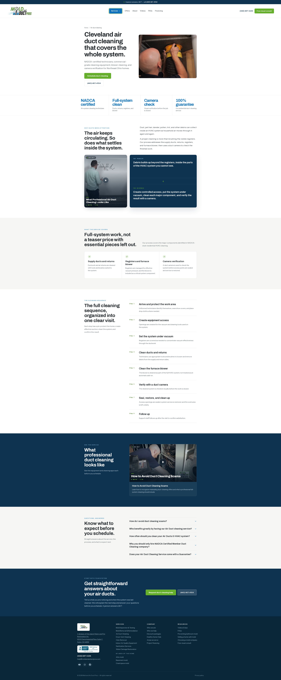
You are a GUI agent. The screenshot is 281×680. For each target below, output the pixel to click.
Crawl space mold (122, 663)
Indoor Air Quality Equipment (126, 643)
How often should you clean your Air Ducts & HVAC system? (159, 536)
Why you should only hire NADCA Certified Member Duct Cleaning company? (157, 545)
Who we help (152, 631)
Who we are (151, 628)
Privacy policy (199, 675)
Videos (143, 11)
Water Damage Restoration (126, 649)
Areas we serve (152, 640)
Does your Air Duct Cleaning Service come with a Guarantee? (160, 554)
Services (114, 11)
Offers (127, 11)
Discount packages (154, 634)
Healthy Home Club (154, 637)
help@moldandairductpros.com (88, 659)
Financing (159, 11)
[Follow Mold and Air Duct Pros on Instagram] (85, 664)
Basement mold (122, 660)
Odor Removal (121, 640)
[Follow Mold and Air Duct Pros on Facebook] (90, 664)
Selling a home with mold (187, 637)
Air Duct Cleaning (122, 634)
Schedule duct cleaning (97, 76)
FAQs (150, 11)
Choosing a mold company (187, 640)
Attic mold (120, 657)
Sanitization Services (123, 646)
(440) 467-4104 (151, 2)
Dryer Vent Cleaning (123, 637)
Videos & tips (183, 628)
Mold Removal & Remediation (127, 631)
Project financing (153, 643)
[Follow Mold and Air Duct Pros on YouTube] (79, 664)
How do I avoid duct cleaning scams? (148, 521)
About (134, 11)
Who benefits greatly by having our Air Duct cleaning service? (160, 528)
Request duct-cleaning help (161, 592)
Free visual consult (264, 11)
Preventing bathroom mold (188, 634)
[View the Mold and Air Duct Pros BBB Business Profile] (88, 649)
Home (86, 28)
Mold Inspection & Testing (125, 628)
